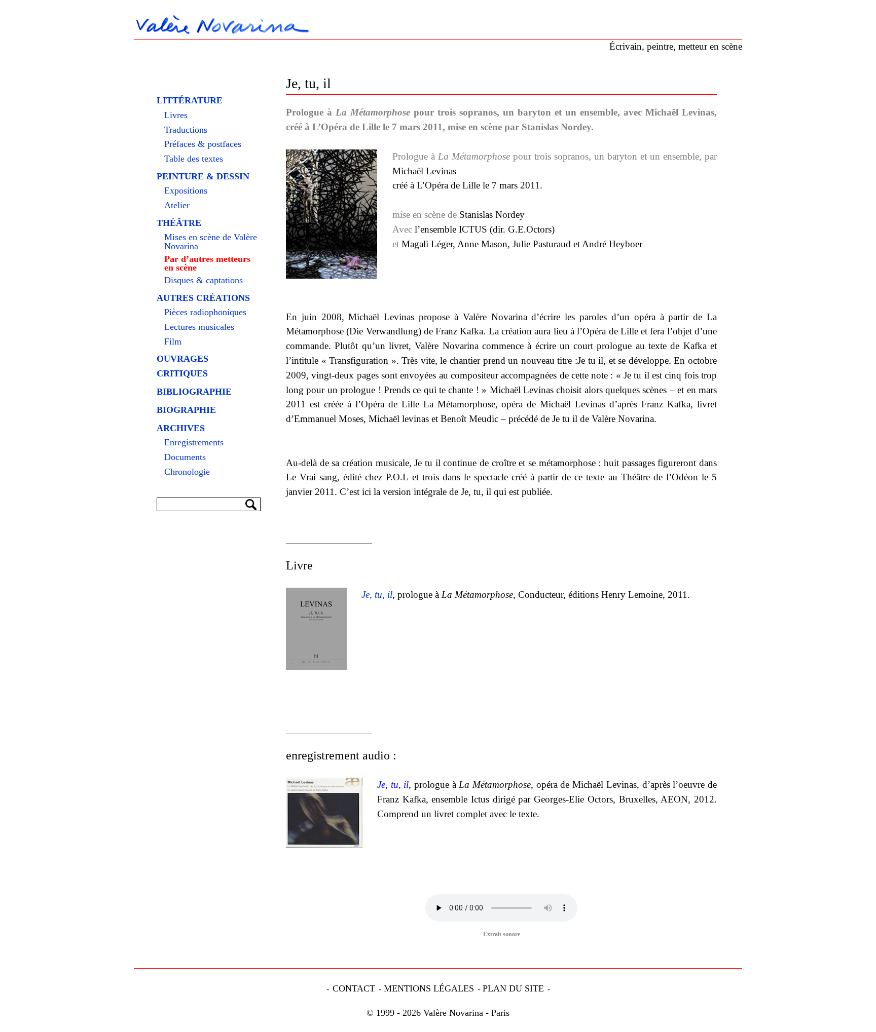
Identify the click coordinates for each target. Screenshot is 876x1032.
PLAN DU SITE (513, 988)
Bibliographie (194, 392)
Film (172, 342)
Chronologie (187, 472)
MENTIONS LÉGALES (429, 988)
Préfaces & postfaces (202, 144)
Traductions (185, 130)
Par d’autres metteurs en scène (207, 264)
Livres (176, 115)
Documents (185, 457)
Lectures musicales (199, 327)
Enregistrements (194, 442)
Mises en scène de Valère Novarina (210, 242)
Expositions (185, 191)
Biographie (186, 410)
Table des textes (193, 159)
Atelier (177, 205)
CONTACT (354, 988)
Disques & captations (203, 280)
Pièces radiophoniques (205, 312)
